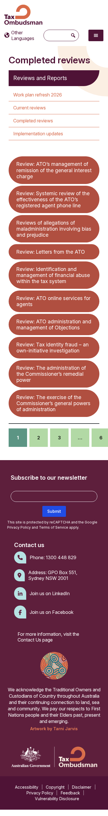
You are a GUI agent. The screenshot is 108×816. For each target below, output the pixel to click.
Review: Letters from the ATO (50, 252)
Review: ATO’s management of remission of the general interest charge (54, 170)
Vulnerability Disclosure (57, 798)
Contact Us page (35, 640)
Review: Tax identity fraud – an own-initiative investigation (52, 347)
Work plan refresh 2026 (37, 95)
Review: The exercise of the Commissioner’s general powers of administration (53, 403)
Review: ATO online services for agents (53, 301)
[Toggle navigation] (96, 35)
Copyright (55, 787)
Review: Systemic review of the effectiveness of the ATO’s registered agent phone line (53, 199)
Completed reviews (33, 121)
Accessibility (26, 787)
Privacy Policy (19, 527)
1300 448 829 (61, 557)
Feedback (70, 792)
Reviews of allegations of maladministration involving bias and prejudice (53, 229)
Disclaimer (81, 787)
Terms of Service (53, 527)
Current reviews (29, 108)
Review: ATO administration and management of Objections (53, 324)
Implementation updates (38, 133)
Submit (54, 511)
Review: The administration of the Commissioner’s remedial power (51, 374)
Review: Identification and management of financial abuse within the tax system (53, 275)
